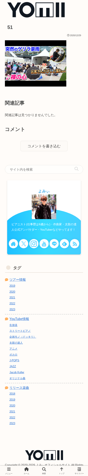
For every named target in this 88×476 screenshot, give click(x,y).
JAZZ (12, 366)
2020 (12, 291)
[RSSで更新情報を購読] (74, 243)
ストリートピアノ (20, 330)
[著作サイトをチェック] (13, 243)
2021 (12, 297)
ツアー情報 (17, 279)
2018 (12, 393)
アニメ (13, 348)
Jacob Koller (16, 372)
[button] (76, 169)
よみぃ (44, 191)
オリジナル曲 (17, 378)
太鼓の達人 (16, 342)
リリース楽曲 (19, 387)
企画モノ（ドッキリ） (22, 336)
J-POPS (14, 360)
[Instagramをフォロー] (33, 243)
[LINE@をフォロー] (54, 243)
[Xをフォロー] (23, 243)
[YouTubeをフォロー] (44, 243)
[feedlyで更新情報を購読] (64, 243)
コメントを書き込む (44, 146)
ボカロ (13, 354)
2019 (12, 285)
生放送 (13, 325)
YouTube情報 (19, 319)
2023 (12, 309)
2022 (12, 303)
